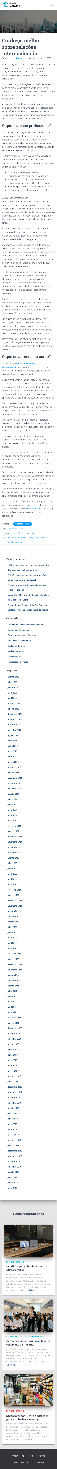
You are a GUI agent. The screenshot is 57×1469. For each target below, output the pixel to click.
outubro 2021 (14, 975)
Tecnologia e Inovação (18, 662)
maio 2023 (12, 874)
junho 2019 (13, 1119)
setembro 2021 (14, 980)
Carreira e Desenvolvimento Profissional (26, 625)
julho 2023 (12, 863)
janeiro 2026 (13, 709)
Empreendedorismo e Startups (22, 635)
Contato (41, 1456)
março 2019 (13, 1135)
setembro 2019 (14, 1103)
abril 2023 (12, 879)
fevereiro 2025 (14, 767)
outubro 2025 (14, 725)
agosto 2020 (13, 1044)
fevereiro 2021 (14, 1018)
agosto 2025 (13, 735)
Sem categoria (14, 657)
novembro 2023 (15, 842)
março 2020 (13, 1071)
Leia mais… (34, 1290)
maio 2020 (12, 1060)
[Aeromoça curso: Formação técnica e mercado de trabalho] (28, 1315)
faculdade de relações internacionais (19, 533)
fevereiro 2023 (14, 890)
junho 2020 (13, 1055)
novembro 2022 (15, 906)
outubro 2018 (14, 1161)
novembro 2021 (15, 970)
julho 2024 (12, 799)
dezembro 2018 (15, 1151)
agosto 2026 (13, 677)
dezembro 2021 (15, 964)
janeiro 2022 (13, 959)
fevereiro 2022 (14, 954)
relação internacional (38, 538)
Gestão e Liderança (16, 646)
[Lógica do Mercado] (12, 4)
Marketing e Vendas (22, 524)
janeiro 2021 (13, 1023)
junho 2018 (13, 1183)
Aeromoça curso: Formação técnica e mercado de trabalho (28, 1342)
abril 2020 (12, 1065)
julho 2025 (12, 741)
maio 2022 (12, 938)
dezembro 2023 (15, 837)
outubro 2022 (14, 911)
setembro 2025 (14, 730)
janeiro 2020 (13, 1081)
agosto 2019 (13, 1108)
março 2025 (13, 762)
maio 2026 (12, 693)
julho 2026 (12, 682)
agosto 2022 (13, 922)
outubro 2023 (14, 847)
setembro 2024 (14, 789)
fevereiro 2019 (14, 1140)
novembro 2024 (15, 778)
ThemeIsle (39, 1462)
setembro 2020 (14, 1039)
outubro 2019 (14, 1097)
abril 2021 (12, 1007)
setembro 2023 (14, 853)
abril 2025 (12, 757)
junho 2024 (13, 804)
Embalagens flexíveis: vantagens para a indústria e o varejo (27, 1417)
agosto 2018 (13, 1172)
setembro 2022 (14, 916)
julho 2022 (12, 927)
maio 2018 (12, 1188)
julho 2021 (12, 991)
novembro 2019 (15, 1092)
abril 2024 (12, 815)
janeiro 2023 (13, 895)
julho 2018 (12, 1177)
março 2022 (13, 948)
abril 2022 (12, 943)
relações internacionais (13, 542)
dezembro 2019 (15, 1087)
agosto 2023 (13, 858)
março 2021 (13, 1012)
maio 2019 (12, 1124)
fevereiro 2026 (14, 703)
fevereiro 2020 (14, 1076)
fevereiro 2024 (14, 826)
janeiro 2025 (13, 773)
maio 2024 (12, 810)
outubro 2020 (14, 1034)
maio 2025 (12, 751)
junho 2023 (13, 868)
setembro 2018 (14, 1167)
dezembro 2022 (15, 900)
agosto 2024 (13, 794)
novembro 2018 (15, 1156)
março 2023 (13, 884)
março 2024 (13, 820)
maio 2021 (12, 1002)
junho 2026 (13, 687)
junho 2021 (13, 996)
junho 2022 (13, 932)
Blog (31, 1456)
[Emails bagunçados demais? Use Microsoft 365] (28, 1241)
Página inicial (18, 1456)
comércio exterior (16, 529)
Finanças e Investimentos (19, 641)
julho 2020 (12, 1050)
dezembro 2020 (15, 1028)
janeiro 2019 (13, 1145)
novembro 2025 (15, 719)
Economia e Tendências (18, 630)
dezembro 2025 (15, 714)
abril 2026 (12, 698)
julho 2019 (12, 1113)
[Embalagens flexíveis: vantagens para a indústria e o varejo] (28, 1390)
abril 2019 (12, 1129)
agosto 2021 (13, 986)
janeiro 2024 (13, 831)
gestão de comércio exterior (15, 538)
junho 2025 (13, 746)
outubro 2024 (14, 783)
